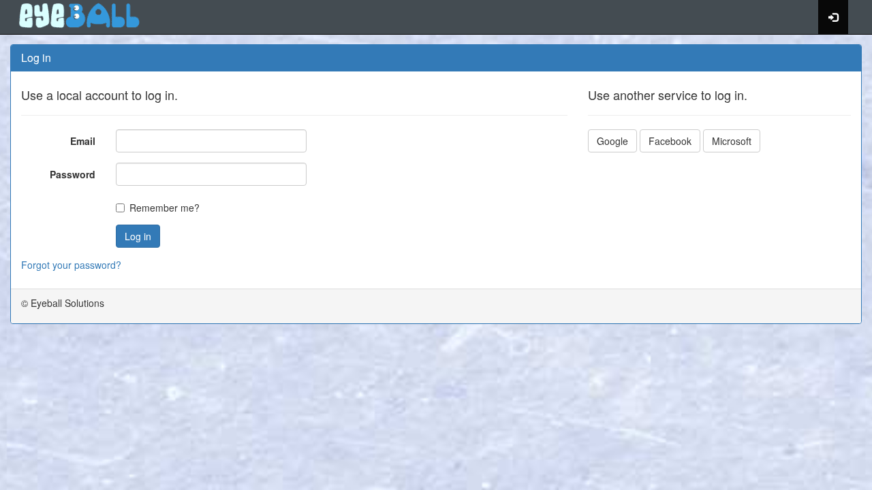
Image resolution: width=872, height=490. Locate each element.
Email (82, 141)
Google (612, 141)
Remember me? (164, 207)
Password (72, 174)
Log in (138, 236)
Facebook (670, 141)
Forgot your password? (71, 265)
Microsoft (731, 141)
